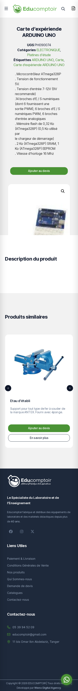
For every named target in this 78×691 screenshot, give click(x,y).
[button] (6, 8)
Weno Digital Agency (47, 687)
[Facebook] (11, 531)
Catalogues (14, 592)
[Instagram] (21, 531)
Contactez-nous (18, 599)
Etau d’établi (20, 401)
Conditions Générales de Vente (28, 565)
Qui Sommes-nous (19, 579)
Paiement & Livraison (21, 558)
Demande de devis (20, 586)
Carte (59, 60)
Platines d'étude (39, 55)
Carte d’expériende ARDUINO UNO (39, 65)
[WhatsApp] (66, 679)
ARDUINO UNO (43, 60)
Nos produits (16, 572)
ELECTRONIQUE (48, 50)
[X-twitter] (32, 531)
